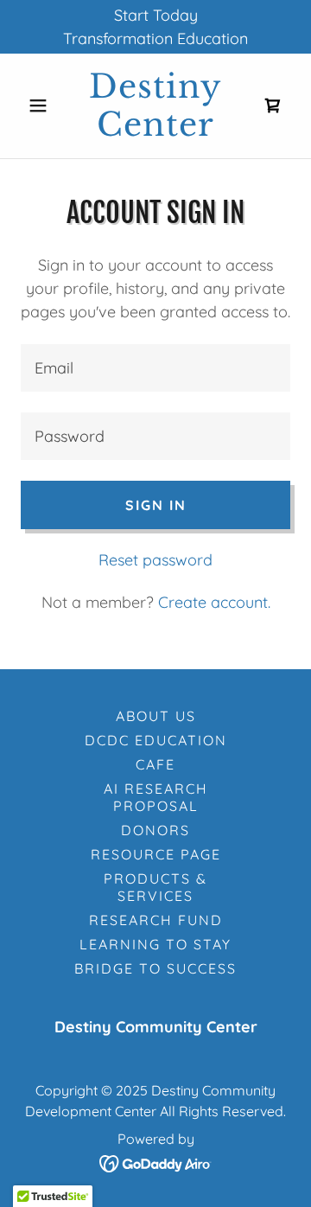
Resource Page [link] (156, 854)
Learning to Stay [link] (155, 944)
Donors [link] (155, 830)
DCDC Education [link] (156, 740)
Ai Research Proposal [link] (156, 797)
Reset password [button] (155, 560)
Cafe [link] (155, 764)
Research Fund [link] (156, 920)
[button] (41, 105)
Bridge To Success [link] (155, 968)
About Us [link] (156, 716)
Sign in (156, 505)
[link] (155, 105)
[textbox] (155, 368)
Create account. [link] (214, 602)
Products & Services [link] (155, 887)
